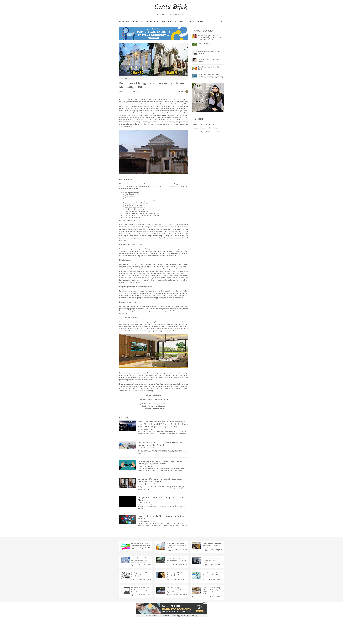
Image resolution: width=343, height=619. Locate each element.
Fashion (122, 21)
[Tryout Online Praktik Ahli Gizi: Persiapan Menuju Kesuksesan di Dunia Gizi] (162, 546)
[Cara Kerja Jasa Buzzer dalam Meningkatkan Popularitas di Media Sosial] (127, 576)
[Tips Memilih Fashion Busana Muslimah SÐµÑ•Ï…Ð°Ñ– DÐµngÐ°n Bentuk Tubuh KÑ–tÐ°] (196, 36)
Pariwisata (139, 21)
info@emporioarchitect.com (156, 406)
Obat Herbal (130, 21)
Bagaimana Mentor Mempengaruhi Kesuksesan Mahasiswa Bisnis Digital (160, 480)
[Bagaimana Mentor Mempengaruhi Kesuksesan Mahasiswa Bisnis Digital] (127, 483)
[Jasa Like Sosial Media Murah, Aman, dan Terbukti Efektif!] (127, 520)
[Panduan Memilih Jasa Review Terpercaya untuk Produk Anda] (127, 546)
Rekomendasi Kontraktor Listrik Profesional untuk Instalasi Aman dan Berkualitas (161, 443)
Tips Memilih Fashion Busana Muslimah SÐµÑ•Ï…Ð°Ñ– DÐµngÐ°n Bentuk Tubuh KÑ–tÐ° (210, 37)
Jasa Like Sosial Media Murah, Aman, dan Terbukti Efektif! (161, 517)
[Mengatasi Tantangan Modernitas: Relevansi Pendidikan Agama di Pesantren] (162, 591)
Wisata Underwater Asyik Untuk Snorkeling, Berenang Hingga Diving (210, 76)
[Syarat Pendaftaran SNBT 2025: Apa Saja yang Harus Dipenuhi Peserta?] (198, 545)
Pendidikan (190, 21)
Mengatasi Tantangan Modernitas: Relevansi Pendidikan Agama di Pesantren (177, 590)
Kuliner (156, 21)
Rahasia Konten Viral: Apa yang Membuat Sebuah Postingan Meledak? (140, 590)
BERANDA (124, 78)
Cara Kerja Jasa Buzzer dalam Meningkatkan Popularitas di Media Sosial (140, 575)
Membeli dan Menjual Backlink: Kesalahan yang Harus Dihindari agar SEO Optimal (212, 575)
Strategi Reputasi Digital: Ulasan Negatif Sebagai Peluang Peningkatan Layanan (161, 462)
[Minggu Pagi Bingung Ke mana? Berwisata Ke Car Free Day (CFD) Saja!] (162, 560)
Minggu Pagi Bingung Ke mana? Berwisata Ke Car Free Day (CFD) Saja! (177, 560)
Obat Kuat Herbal (204, 44)
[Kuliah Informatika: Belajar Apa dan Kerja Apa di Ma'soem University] (198, 562)
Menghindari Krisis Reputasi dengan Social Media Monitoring (161, 498)
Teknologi (181, 21)
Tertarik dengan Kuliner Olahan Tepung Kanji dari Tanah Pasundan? (176, 575)
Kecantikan (148, 21)
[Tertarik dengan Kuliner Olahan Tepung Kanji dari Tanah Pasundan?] (162, 575)
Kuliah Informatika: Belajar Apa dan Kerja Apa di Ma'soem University (212, 560)
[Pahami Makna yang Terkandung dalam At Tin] (196, 53)
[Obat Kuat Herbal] (196, 44)
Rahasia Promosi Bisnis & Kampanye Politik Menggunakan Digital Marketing (171, 616)
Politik (163, 21)
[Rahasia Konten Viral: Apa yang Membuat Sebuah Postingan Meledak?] (127, 590)
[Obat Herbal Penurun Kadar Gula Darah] (196, 68)
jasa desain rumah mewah (165, 384)
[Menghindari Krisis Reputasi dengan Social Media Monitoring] (127, 505)
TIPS (131, 78)
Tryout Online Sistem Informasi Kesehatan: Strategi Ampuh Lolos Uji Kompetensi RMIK (140, 560)
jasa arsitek (154, 122)
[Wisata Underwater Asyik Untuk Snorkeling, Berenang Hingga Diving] (196, 75)
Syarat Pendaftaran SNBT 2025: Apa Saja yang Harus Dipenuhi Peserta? (212, 545)
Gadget (169, 21)
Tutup (204, 602)
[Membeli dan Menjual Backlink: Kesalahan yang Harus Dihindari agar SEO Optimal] (198, 578)
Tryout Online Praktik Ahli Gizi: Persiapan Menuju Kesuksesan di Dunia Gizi (176, 545)
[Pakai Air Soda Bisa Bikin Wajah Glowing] (196, 60)
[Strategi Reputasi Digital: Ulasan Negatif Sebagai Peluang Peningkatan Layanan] (127, 465)
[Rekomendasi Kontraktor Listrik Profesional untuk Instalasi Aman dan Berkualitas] (127, 445)
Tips (174, 21)
